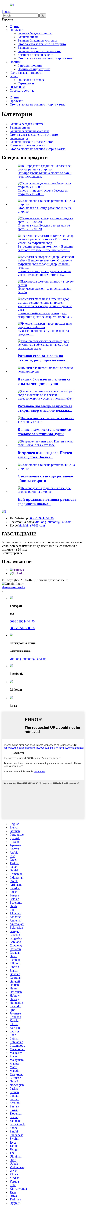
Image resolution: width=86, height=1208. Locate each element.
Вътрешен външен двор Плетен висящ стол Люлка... (45, 455)
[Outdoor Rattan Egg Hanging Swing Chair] (47, 468)
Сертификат (26, 83)
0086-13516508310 (22, 628)
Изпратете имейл (13, 587)
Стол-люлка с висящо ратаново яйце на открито (45, 478)
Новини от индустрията (34, 69)
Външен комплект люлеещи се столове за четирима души (44, 431)
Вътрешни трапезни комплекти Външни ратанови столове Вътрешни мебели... (45, 248)
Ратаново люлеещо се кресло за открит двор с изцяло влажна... (45, 408)
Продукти (16, 29)
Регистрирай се (12, 553)
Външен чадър (27, 47)
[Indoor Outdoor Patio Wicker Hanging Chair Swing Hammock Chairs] (47, 445)
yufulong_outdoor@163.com (53, 522)
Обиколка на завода (31, 79)
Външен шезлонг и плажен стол (39, 51)
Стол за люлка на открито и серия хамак (45, 58)
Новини (15, 62)
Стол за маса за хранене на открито (42, 44)
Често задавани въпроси (26, 72)
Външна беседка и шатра (35, 33)
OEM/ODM (17, 87)
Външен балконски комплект (37, 40)
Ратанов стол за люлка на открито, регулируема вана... (43, 358)
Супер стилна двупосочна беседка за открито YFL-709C (43, 192)
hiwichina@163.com (31, 525)
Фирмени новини (30, 65)
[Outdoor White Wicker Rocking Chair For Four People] (47, 371)
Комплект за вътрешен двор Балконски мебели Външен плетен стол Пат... (44, 272)
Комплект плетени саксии (35, 54)
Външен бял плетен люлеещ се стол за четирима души (44, 381)
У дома (14, 26)
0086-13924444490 (41, 518)
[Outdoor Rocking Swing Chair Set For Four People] (47, 421)
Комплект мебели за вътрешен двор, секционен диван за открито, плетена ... (45, 315)
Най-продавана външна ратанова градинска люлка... (47, 501)
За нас (14, 76)
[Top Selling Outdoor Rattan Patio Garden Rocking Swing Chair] (47, 491)
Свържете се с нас (22, 90)
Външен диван (28, 37)
